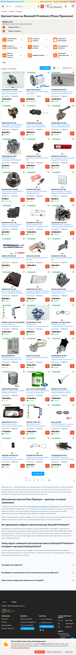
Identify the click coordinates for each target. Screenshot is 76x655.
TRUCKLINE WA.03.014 (59, 223)
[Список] (57, 68)
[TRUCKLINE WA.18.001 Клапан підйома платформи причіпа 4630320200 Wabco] (62, 113)
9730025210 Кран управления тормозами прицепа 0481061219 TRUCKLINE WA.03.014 (62, 225)
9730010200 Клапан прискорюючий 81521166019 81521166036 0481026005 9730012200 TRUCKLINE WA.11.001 (13, 159)
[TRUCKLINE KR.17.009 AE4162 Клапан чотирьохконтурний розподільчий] (37, 312)
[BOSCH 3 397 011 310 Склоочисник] (13, 246)
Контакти (72, 1)
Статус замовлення (27, 625)
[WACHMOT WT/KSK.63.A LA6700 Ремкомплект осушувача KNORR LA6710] (37, 445)
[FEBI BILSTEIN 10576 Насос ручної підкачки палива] (37, 179)
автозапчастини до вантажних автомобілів (43, 506)
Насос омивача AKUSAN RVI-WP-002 (62, 259)
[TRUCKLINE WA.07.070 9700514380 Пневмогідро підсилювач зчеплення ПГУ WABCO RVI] (62, 445)
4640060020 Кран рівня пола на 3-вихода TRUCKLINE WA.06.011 (62, 92)
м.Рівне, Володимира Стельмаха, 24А (13, 1)
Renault (11, 11)
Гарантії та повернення (60, 1)
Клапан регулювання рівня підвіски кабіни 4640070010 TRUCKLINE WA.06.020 (35, 126)
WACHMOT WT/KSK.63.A (34, 455)
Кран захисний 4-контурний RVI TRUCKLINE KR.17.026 (62, 292)
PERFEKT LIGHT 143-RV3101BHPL (13, 322)
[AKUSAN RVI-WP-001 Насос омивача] (37, 146)
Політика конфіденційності (20, 648)
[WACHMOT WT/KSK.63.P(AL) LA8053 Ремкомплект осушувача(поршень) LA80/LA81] (62, 312)
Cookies (14, 602)
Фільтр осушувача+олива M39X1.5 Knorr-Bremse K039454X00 (37, 392)
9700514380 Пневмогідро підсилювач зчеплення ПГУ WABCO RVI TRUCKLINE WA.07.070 (62, 458)
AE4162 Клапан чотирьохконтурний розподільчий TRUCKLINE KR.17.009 (37, 325)
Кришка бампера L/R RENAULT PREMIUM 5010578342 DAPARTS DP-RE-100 (61, 192)
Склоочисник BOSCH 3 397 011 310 (13, 258)
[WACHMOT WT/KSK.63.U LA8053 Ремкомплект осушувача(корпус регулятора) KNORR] (13, 445)
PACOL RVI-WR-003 (33, 256)
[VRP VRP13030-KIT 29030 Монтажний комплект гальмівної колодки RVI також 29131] (13, 346)
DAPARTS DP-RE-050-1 (59, 389)
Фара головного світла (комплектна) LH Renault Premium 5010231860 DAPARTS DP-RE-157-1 (13, 425)
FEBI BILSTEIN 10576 (33, 189)
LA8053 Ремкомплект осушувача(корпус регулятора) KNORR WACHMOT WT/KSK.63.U (12, 458)
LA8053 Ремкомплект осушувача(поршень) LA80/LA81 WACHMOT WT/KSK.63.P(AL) (62, 325)
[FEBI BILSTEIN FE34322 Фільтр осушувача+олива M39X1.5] (13, 379)
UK (6, 602)
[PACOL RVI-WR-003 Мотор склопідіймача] (37, 246)
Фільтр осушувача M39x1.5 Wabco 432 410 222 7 (37, 92)
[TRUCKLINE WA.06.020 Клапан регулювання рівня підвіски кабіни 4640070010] (37, 113)
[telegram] (40, 630)
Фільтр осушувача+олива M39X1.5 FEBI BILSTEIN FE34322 (13, 392)
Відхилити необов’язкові (54, 652)
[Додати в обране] (23, 72)
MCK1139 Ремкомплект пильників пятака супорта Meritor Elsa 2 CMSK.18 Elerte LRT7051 (62, 425)
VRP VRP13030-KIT (8, 356)
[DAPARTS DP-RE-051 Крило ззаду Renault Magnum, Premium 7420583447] (13, 279)
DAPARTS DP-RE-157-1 (9, 422)
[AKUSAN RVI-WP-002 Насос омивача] (62, 246)
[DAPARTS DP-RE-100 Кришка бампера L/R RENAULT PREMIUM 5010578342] (62, 179)
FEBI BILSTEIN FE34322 (10, 389)
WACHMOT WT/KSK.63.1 (34, 223)
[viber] (43, 630)
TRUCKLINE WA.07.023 (59, 356)
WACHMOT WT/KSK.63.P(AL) (60, 322)
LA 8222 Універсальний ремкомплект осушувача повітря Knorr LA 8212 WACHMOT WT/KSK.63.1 (37, 225)
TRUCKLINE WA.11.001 (9, 156)
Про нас (4, 622)
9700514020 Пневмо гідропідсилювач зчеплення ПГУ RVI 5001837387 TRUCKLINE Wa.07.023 (62, 358)
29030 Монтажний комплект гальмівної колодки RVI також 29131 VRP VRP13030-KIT (11, 358)
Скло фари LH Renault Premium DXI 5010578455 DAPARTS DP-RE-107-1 (37, 292)
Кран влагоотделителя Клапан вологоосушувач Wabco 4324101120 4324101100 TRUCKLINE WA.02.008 (12, 92)
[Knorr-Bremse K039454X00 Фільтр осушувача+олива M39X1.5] (37, 379)
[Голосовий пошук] (38, 6)
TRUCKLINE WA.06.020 (34, 123)
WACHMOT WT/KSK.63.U (10, 455)
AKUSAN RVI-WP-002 (58, 256)
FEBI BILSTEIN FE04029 (10, 189)
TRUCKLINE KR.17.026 (58, 289)
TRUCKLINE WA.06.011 (58, 90)
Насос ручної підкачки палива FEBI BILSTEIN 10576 (36, 192)
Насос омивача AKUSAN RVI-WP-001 (37, 159)
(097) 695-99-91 (47, 623)
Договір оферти (7, 625)
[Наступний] (22, 79)
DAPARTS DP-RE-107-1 (34, 289)
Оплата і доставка (26, 619)
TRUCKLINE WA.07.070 (58, 455)
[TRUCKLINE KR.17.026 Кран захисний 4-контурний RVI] (62, 279)
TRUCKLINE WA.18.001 (58, 123)
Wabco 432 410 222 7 (33, 90)
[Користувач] (65, 6)
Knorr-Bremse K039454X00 (35, 389)
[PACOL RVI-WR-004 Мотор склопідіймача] (37, 346)
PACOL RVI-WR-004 (33, 356)
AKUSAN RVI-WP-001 (33, 156)
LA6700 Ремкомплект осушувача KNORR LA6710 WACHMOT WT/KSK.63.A (37, 458)
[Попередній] (3, 79)
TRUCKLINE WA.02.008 (9, 90)
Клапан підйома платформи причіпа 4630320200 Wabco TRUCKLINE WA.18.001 (60, 126)
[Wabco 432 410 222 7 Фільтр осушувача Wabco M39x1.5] (37, 80)
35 (49, 480)
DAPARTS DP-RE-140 (9, 123)
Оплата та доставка (45, 1)
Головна (4, 11)
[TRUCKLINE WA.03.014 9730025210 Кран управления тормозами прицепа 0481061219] (62, 213)
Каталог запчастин (8, 628)
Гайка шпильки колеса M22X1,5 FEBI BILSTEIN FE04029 (12, 192)
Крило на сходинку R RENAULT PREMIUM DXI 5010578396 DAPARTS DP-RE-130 (12, 225)
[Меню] (3, 6)
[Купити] (22, 100)
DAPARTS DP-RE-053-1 (59, 156)
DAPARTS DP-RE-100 (58, 189)
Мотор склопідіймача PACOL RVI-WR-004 (37, 358)
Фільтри (46, 68)
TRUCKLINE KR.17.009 (33, 322)
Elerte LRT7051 (56, 422)
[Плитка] (54, 68)
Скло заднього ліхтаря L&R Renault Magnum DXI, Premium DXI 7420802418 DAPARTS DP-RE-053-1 (62, 159)
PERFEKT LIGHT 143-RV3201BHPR (33, 422)
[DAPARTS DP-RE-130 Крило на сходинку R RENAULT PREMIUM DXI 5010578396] (13, 213)
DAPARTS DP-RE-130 (9, 223)
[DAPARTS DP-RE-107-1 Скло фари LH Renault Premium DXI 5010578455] (37, 279)
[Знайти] (42, 6)
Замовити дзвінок (47, 626)
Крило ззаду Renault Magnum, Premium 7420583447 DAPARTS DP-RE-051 (12, 292)
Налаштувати (69, 652)
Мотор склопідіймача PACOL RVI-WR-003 (37, 259)
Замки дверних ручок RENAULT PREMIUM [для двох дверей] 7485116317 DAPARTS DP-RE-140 (12, 126)
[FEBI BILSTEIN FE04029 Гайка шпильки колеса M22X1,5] (13, 179)
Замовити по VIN (28, 628)
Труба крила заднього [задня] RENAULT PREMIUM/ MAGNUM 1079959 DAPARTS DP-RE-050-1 (61, 392)
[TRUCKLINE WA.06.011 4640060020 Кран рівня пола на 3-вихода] (62, 80)
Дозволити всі (40, 652)
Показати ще (38, 473)
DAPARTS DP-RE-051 (9, 289)
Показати (56, 7)
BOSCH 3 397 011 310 (9, 256)
